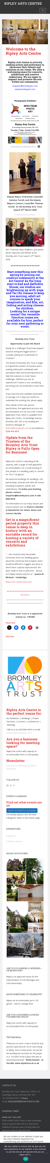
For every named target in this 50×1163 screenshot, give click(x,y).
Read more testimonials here (19, 582)
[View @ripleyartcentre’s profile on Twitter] (11, 785)
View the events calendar (22, 810)
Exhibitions (11, 836)
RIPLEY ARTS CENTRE (23, 3)
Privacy (24, 1098)
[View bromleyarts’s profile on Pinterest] (14, 785)
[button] (16, 864)
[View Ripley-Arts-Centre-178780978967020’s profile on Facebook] (7, 785)
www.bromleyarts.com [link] (25, 89)
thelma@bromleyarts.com (17, 428)
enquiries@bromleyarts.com (19, 733)
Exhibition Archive (14, 841)
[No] (46, 1153)
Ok (25, 1159)
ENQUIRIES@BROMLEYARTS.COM (23, 1101)
